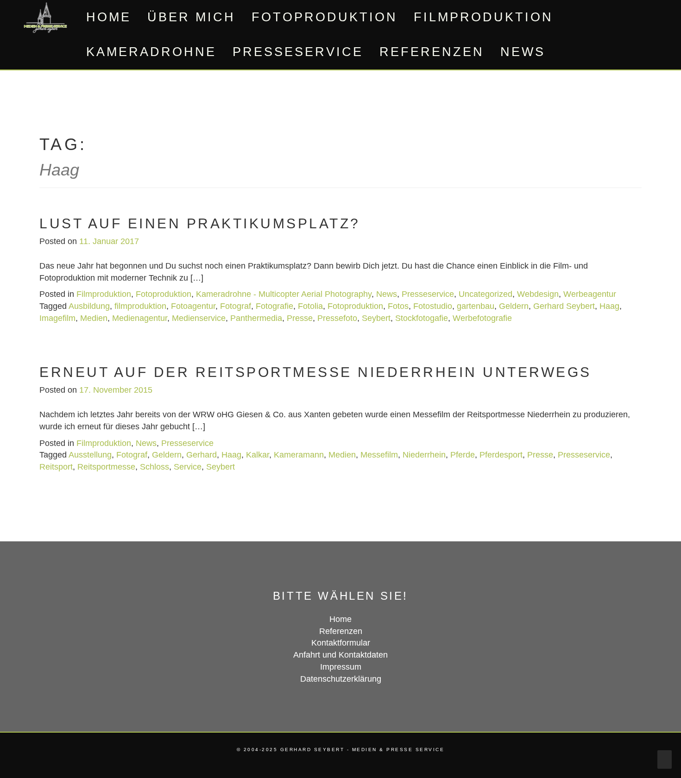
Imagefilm (57, 318)
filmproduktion (140, 306)
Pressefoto (337, 318)
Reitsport (56, 466)
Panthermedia (256, 318)
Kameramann (299, 454)
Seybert (376, 318)
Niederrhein (424, 454)
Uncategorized (485, 294)
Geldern (514, 306)
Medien (93, 318)
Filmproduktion (483, 17)
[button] (566, 52)
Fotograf (235, 306)
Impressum (340, 666)
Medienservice (199, 318)
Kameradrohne (151, 52)
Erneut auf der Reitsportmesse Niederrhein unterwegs (315, 372)
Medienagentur (139, 318)
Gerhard (201, 454)
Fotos (398, 306)
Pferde (462, 454)
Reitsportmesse (106, 466)
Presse (300, 318)
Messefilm (379, 454)
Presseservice (298, 52)
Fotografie (274, 306)
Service (188, 466)
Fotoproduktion (324, 17)
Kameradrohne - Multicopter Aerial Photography (284, 294)
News (522, 52)
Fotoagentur (193, 306)
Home (108, 17)
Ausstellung (90, 454)
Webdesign (538, 294)
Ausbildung (89, 306)
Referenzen (431, 52)
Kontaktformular (340, 642)
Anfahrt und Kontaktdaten (340, 654)
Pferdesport (501, 454)
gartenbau (475, 306)
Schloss (154, 466)
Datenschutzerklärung (340, 679)
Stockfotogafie (421, 318)
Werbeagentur (589, 294)
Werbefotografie (482, 318)
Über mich (191, 17)
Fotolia (310, 306)
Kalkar (257, 454)
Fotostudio (432, 306)
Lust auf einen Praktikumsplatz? (199, 223)
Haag (609, 306)
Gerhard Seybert (564, 306)
